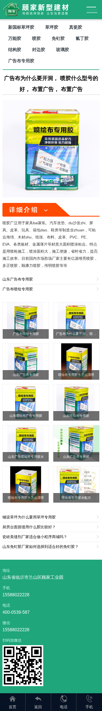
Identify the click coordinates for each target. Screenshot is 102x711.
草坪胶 (51, 27)
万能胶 (14, 38)
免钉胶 (58, 38)
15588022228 (15, 594)
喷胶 (36, 38)
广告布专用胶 (21, 60)
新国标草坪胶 (21, 27)
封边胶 (38, 49)
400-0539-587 (16, 612)
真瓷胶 (75, 27)
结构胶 (14, 49)
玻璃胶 (62, 49)
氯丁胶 (82, 38)
